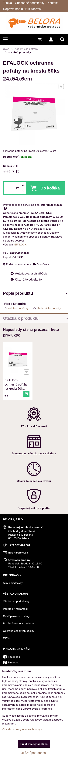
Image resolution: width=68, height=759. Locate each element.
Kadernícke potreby (49, 308)
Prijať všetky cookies (34, 743)
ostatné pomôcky (18, 308)
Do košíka (50, 188)
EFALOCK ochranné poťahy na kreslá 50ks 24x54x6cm (16, 386)
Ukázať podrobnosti (34, 752)
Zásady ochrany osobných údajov (22, 729)
